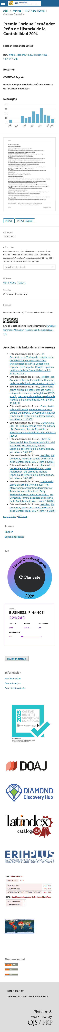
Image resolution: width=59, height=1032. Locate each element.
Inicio (6, 10)
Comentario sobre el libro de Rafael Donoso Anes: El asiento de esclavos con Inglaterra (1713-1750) (32, 391)
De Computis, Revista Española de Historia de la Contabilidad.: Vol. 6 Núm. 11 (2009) (32, 416)
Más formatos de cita (16, 267)
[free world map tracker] (19, 932)
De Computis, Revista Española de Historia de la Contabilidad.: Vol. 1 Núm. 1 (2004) (32, 498)
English (9, 531)
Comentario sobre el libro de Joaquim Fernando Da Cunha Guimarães (31, 409)
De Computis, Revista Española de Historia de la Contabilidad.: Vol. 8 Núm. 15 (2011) (32, 399)
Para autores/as (12, 683)
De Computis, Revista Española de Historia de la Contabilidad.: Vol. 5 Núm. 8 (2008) (32, 458)
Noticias (45, 376)
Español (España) (14, 536)
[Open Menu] (3, 3)
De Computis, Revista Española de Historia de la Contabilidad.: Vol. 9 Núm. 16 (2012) (32, 380)
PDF (10, 220)
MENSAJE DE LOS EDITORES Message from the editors (32, 424)
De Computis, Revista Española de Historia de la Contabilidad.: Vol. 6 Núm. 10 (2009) (32, 449)
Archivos (17, 10)
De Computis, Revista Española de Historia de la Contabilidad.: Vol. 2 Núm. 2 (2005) (32, 370)
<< (4, 516)
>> (25, 516)
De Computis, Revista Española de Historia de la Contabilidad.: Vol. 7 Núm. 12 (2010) (32, 507)
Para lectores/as (13, 678)
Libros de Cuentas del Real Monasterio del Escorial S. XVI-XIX (32, 442)
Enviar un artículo (16, 658)
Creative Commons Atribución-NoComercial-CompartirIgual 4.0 (29, 329)
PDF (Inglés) (26, 220)
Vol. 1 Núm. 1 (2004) (35, 10)
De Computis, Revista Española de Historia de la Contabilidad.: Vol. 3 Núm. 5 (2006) (33, 432)
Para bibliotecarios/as (15, 688)
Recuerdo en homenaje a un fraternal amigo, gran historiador (32, 468)
